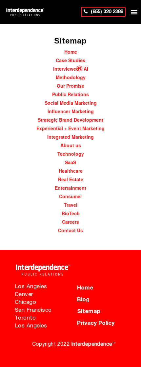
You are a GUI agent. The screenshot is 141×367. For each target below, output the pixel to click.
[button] (134, 12)
